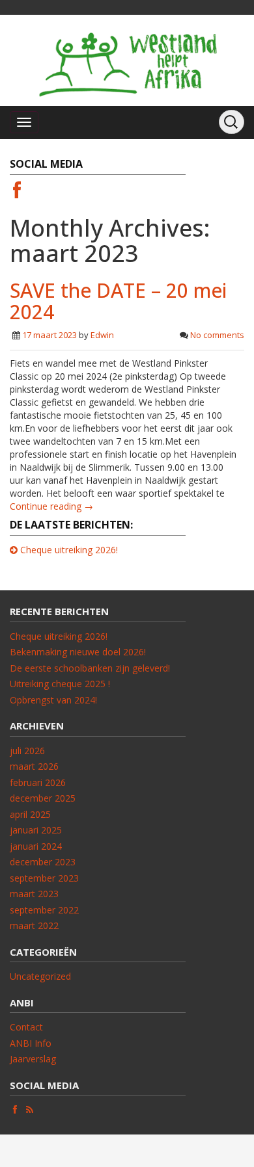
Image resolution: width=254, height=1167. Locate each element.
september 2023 (44, 878)
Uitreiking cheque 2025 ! (60, 683)
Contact (26, 1027)
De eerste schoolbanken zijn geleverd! (90, 668)
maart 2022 (34, 925)
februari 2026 (38, 782)
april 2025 (30, 814)
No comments (217, 335)
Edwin (102, 335)
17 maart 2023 (49, 335)
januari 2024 (36, 846)
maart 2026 (34, 766)
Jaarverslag (33, 1059)
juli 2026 (27, 750)
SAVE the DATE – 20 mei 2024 (118, 301)
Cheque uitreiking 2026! (69, 550)
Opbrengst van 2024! (53, 700)
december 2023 (43, 862)
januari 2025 (36, 830)
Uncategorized (40, 976)
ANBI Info (30, 1043)
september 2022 (44, 910)
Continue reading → (51, 506)
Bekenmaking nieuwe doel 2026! (78, 652)
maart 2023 (34, 893)
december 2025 (43, 798)
